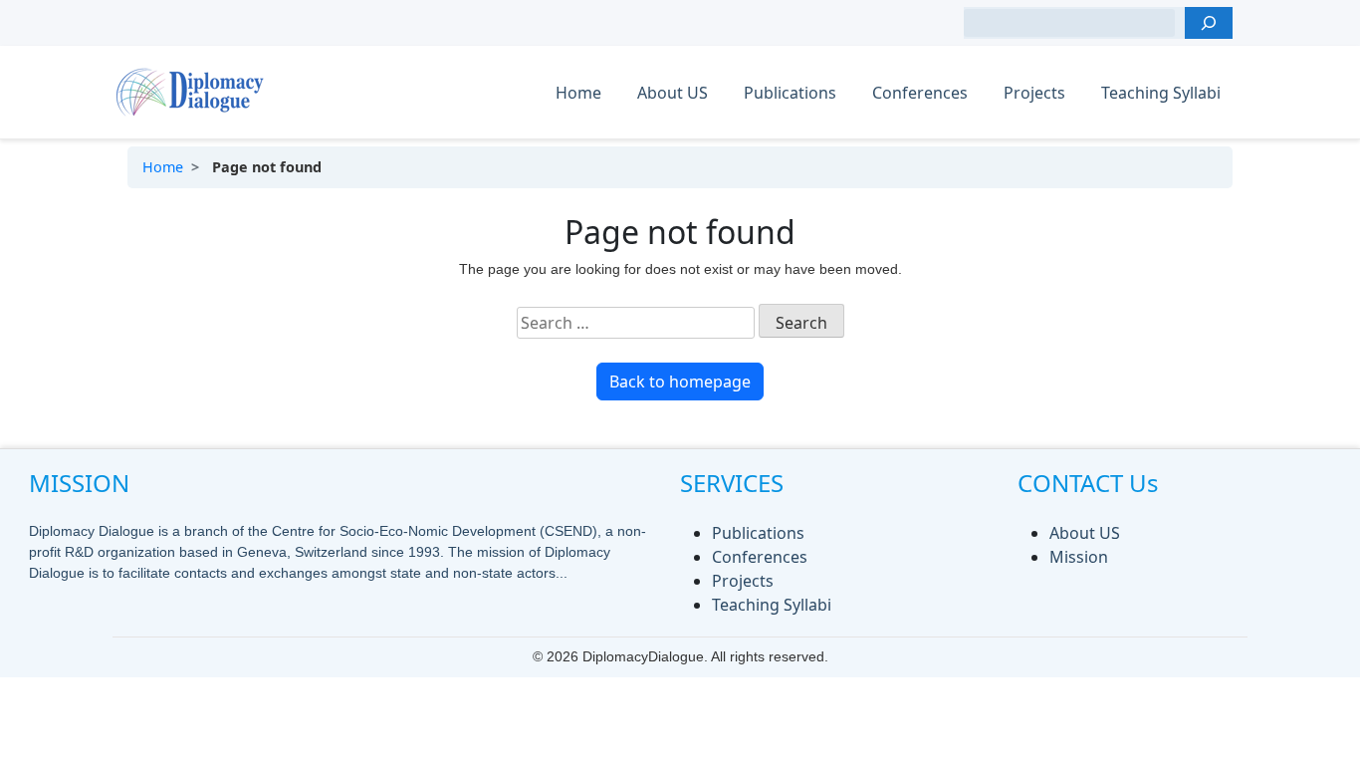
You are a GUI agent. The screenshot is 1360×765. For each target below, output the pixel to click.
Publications (790, 93)
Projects (1034, 93)
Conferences (920, 93)
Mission (1078, 557)
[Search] (1209, 23)
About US (672, 93)
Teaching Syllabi (1161, 93)
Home (578, 93)
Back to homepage (680, 381)
